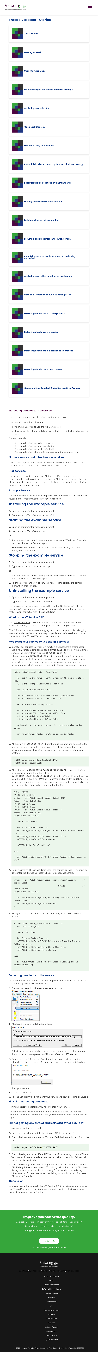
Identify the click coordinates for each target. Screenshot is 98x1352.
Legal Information (51, 1340)
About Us (51, 1314)
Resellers (51, 1297)
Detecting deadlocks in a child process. (33, 443)
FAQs (51, 1306)
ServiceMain (40, 646)
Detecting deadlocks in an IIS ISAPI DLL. (34, 449)
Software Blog (51, 1331)
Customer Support (51, 1276)
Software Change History (51, 1289)
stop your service (61, 1106)
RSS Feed (51, 1323)
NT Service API (22, 622)
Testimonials (52, 1302)
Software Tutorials (51, 1327)
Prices (51, 1280)
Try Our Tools (49, 1241)
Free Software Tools (51, 1310)
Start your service (20, 1088)
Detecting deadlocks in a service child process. (37, 446)
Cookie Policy (52, 1319)
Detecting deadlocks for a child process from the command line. (46, 451)
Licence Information (51, 1285)
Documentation (52, 1293)
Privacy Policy (51, 1335)
